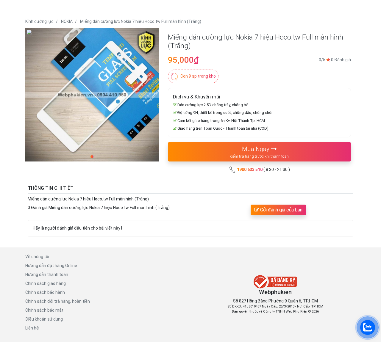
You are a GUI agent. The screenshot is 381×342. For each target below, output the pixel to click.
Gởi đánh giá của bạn (280, 210)
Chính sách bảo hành (45, 292)
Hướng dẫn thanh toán (46, 274)
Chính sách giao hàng (45, 283)
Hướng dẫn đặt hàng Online (51, 265)
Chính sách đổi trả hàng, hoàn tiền (57, 301)
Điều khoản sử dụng (44, 319)
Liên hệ (32, 328)
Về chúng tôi (37, 256)
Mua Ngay (259, 152)
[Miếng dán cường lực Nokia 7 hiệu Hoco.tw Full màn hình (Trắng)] (92, 94)
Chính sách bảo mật (44, 310)
